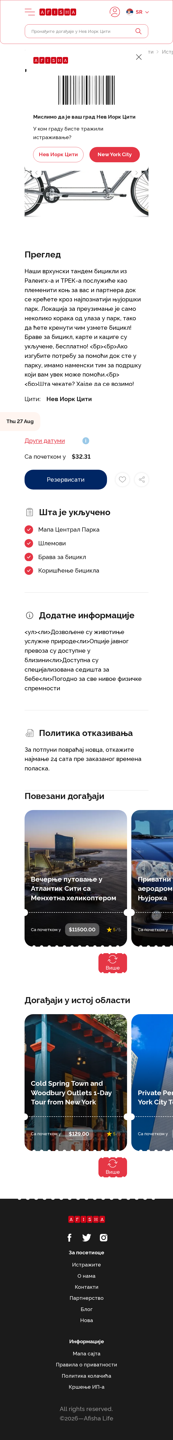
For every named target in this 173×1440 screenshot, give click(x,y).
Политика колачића (86, 1376)
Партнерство (87, 1298)
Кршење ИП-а (87, 1387)
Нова (86, 1320)
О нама (86, 1276)
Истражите (86, 1265)
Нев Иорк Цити (58, 154)
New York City (115, 154)
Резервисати (65, 479)
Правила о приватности (86, 1365)
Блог (87, 1309)
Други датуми (45, 440)
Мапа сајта (86, 1353)
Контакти (86, 1287)
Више (113, 968)
